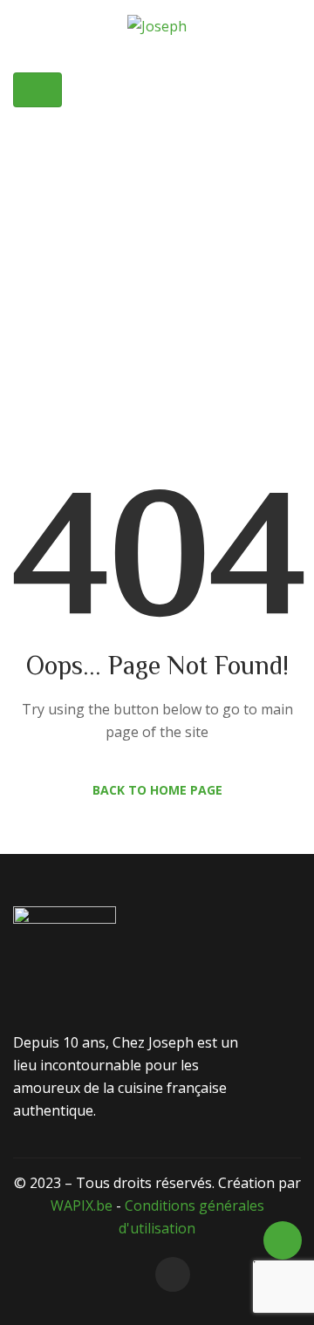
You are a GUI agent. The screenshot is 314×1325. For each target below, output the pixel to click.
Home (94, 264)
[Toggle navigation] (37, 89)
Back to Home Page (157, 790)
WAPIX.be (82, 1205)
